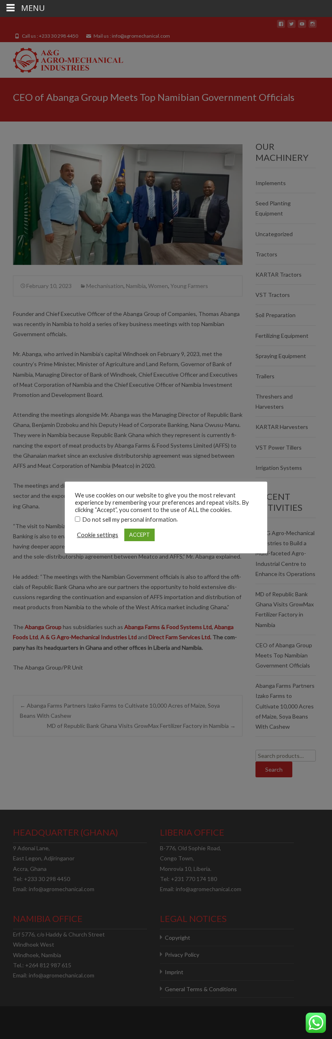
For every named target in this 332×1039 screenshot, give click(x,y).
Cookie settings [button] (97, 534)
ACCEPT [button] (139, 534)
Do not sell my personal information (129, 519)
